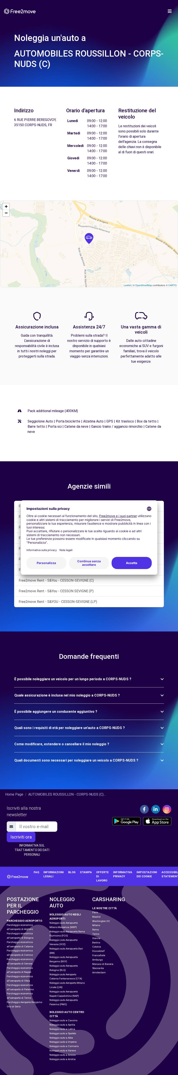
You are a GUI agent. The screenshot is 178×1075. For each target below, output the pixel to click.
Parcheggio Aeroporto (24, 920)
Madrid (96, 916)
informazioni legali (53, 874)
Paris (95, 912)
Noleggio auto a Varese (62, 1050)
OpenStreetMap (143, 285)
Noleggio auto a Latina (62, 1029)
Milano (96, 925)
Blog (72, 872)
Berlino (96, 942)
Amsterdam (99, 972)
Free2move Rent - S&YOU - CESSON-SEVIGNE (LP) (58, 602)
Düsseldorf (98, 951)
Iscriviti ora (21, 837)
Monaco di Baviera (102, 964)
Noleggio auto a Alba (61, 1037)
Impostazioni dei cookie (147, 874)
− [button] (6, 213)
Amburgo (97, 959)
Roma (95, 929)
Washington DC (101, 921)
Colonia (96, 946)
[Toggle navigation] (170, 11)
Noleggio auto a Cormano (64, 1046)
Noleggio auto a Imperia (63, 1042)
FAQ (36, 872)
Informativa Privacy (122, 874)
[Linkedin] (155, 809)
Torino (95, 934)
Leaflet (127, 285)
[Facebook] (144, 809)
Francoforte (98, 955)
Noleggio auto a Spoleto (62, 1033)
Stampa (86, 872)
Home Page (14, 794)
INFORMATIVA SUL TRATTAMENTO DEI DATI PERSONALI (32, 850)
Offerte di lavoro (102, 876)
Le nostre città (104, 908)
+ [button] (6, 206)
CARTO (172, 285)
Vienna (96, 938)
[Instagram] (167, 809)
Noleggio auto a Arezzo (62, 1055)
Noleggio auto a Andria (62, 1059)
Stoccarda (98, 968)
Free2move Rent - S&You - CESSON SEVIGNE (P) (56, 591)
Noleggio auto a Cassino (63, 1020)
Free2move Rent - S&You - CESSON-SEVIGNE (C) (56, 580)
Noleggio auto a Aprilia (62, 1024)
